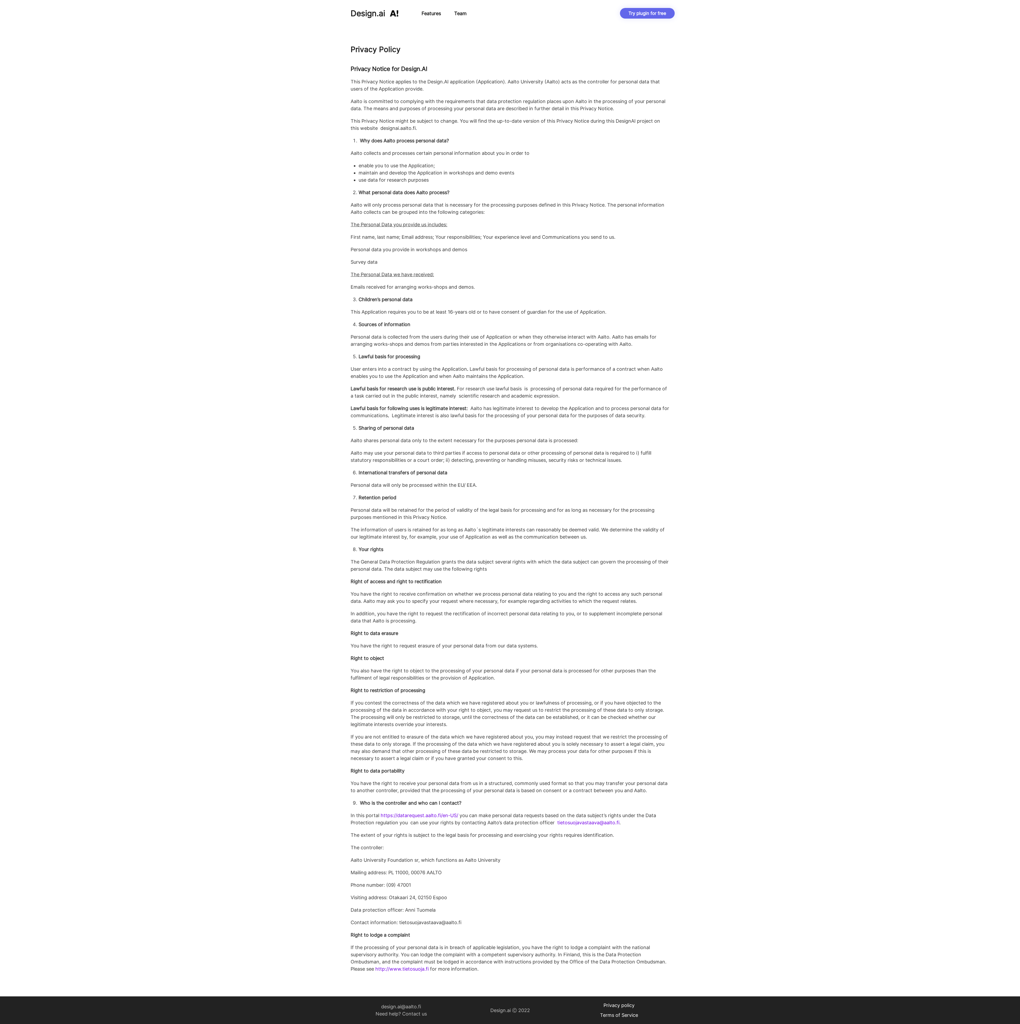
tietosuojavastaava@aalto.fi (588, 822)
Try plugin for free (647, 13)
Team (460, 13)
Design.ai (368, 13)
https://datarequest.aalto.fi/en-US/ (419, 815)
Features (431, 13)
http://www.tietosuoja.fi (401, 969)
